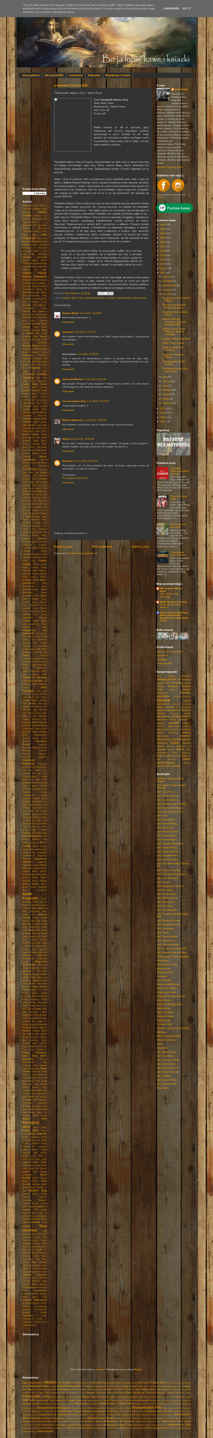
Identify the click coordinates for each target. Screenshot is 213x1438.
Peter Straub (41, 1081)
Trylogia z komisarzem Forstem (173, 1028)
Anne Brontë (27, 314)
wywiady (175, 766)
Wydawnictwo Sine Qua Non (119, 1421)
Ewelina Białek (70, 313)
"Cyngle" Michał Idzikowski (176, 338)
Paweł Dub (36, 1071)
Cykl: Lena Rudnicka (167, 878)
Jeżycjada (161, 976)
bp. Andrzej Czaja (29, 1303)
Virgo (188, 1397)
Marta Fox (34, 930)
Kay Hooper (35, 770)
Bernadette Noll (40, 358)
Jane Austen (41, 633)
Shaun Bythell (41, 1165)
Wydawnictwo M (47, 1414)
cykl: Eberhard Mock (167, 1068)
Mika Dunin (42, 1006)
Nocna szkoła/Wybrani (168, 984)
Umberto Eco (41, 1247)
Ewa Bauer (27, 501)
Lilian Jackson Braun (31, 817)
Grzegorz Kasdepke (38, 548)
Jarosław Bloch (29, 643)
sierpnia (167, 294)
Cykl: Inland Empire (166, 839)
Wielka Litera (75, 1400)
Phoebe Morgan (30, 1087)
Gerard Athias (39, 535)
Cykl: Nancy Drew (165, 902)
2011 (163, 421)
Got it (187, 8)
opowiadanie (163, 716)
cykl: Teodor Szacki (166, 1084)
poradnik (174, 722)
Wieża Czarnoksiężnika (168, 1036)
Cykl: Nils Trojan (164, 906)
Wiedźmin (161, 1032)
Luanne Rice (36, 833)
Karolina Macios (30, 738)
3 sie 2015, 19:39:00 (97, 401)
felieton (159, 689)
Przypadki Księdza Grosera (170, 996)
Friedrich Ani (40, 523)
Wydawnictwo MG (66, 1414)
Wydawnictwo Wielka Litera (117, 1425)
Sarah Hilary (34, 1159)
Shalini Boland (28, 1165)
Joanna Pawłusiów (30, 671)
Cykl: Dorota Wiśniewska (169, 808)
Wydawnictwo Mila (148, 1415)
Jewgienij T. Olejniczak (32, 652)
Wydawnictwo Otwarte (100, 1417)
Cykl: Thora (162, 932)
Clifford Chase (40, 422)
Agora (25, 1382)
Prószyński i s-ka (36, 1396)
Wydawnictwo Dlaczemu (181, 1404)
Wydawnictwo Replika (49, 1421)
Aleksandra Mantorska (34, 248)
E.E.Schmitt (29, 468)
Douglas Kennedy (34, 466)
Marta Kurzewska (39, 933)
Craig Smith (41, 425)
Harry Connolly (30, 567)
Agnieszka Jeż (40, 216)
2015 (163, 273)
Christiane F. (41, 412)
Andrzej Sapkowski (34, 276)
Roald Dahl (30, 1130)
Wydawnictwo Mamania (106, 1415)
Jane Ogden (27, 636)
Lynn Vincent (33, 843)
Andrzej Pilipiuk (34, 272)
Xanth (159, 1044)
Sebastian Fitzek (38, 1162)
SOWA (93, 1397)
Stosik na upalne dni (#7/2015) (172, 348)
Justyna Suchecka (31, 719)
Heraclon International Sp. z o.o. (167, 1386)
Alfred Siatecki (29, 260)
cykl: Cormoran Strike (167, 1060)
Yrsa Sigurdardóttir (34, 1290)
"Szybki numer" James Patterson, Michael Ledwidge (174, 331)
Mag (137, 1389)
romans (160, 746)
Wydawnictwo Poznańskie (164, 1418)
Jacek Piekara (40, 608)
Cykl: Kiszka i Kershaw (168, 870)
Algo (60, 1383)
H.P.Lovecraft (27, 554)
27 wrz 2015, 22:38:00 (86, 461)
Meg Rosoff (34, 974)
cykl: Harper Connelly (167, 1072)
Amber (66, 1382)
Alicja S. (66, 439)
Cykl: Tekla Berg (165, 928)
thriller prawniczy (166, 759)
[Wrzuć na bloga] (102, 293)
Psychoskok (56, 1397)
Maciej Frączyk (40, 846)
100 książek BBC (54, 75)
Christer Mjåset (39, 409)
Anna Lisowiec (41, 299)
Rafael (79, 1397)
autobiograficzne (166, 679)
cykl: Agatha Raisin (166, 1052)
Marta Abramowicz (30, 927)
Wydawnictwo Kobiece (70, 1411)
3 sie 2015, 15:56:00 (87, 354)
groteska (173, 689)
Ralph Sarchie (40, 1116)
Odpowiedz (68, 322)
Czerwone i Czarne (175, 1383)
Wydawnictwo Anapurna (160, 1400)
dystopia (160, 686)
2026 (163, 224)
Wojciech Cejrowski (39, 1272)
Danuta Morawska (31, 444)
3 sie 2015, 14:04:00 (90, 313)
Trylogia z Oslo (164, 1024)
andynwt (100, 1369)
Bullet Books (131, 1383)
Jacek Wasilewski (30, 611)
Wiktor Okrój (34, 1259)
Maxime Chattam (29, 952)
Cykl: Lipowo (163, 882)
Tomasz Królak (40, 1237)
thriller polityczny (183, 756)
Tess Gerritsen (34, 1228)
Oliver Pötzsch (39, 1043)
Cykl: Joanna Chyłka (167, 859)
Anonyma (26, 324)
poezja (173, 719)
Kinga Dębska (35, 783)
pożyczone (162, 655)
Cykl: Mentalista (164, 890)
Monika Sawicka (40, 1015)
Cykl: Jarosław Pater (167, 855)
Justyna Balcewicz (38, 716)
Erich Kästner (35, 488)
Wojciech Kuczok (30, 1278)
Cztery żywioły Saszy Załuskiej (172, 956)
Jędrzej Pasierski (39, 722)
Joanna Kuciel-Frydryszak (34, 665)
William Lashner (40, 1265)
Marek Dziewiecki (34, 890)
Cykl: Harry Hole (165, 827)
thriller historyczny (182, 753)
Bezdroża (87, 1383)
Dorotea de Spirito (39, 463)
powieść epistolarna (181, 729)
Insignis (187, 1386)
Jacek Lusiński (39, 602)
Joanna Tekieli (39, 674)
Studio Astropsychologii (147, 1397)
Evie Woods (42, 498)
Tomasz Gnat (33, 1234)
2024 (163, 233)
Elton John (34, 482)
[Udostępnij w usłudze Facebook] (108, 293)
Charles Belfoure (30, 394)
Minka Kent (41, 1009)
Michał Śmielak (28, 1006)
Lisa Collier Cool (39, 820)
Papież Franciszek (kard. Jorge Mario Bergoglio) (34, 1055)
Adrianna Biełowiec (33, 209)
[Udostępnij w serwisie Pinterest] (111, 293)
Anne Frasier (41, 314)
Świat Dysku (162, 1088)
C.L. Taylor (40, 371)
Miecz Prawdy (163, 980)
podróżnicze (162, 719)
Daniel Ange (27, 431)
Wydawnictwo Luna (30, 1415)
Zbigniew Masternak (30, 1294)
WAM (32, 1400)
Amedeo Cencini (35, 267)
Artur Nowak (40, 336)
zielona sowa (139, 298)
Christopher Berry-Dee (34, 416)
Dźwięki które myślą (166, 964)
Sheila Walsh (28, 1168)
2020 (163, 251)
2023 (163, 237)
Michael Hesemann (38, 983)
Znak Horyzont (132, 1428)
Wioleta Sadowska (73, 420)
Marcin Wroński (30, 884)
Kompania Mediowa (51, 1389)
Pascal (110, 1392)
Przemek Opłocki (40, 1100)
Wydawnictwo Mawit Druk (128, 1415)
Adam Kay (27, 205)
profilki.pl (159, 197)
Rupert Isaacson (30, 1143)
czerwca (167, 381)
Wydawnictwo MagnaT (86, 1415)
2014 (163, 408)
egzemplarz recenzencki (169, 651)
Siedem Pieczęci (165, 1016)
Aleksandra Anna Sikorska (34, 245)
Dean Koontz (41, 450)
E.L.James (42, 469)
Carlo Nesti (41, 378)
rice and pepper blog (74, 401)
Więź (86, 1400)
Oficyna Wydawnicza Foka (72, 1393)
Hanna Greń (42, 557)
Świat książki (45, 1431)
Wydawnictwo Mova (165, 1415)
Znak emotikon (145, 1428)
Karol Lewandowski (34, 735)
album (158, 676)
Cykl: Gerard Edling (166, 823)
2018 (163, 259)
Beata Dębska (40, 349)
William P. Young (30, 1269)
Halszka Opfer (40, 554)
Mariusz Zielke (28, 921)
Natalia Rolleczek (29, 1028)
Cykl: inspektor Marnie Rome (171, 952)
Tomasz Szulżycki (30, 1240)
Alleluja (163, 620)
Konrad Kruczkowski (31, 789)
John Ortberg (41, 694)
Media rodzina (148, 1389)
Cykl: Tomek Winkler (167, 936)
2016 (163, 268)
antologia (171, 676)
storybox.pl (186, 1428)
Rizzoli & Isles (163, 1000)
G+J (83, 1386)
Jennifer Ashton (28, 649)
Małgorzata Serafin (38, 968)
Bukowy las (120, 1383)
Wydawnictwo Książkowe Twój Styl (132, 1411)
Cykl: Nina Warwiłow (167, 910)
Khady (44, 776)
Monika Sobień (28, 1018)
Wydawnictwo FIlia (147, 1407)
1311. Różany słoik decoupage (169, 595)
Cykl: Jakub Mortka (166, 847)
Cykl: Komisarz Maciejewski (170, 874)
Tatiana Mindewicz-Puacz (34, 1219)
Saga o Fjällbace (165, 1012)
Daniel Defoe (41, 431)
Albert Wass (29, 235)
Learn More (171, 8)
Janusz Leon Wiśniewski (34, 640)
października (170, 285)
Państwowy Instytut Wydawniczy (129, 1392)
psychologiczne (181, 739)
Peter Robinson (28, 1081)
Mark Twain (78, 298)
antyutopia (186, 676)
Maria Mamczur (39, 908)
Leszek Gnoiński (39, 814)
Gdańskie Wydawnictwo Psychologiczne (104, 1386)
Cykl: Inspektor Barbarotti (169, 843)
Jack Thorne (40, 614)
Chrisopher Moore (30, 406)
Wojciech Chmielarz (34, 1275)
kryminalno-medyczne (182, 696)
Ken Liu (36, 773)
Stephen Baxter (29, 1187)
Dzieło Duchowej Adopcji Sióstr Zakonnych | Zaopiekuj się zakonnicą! (174, 615)
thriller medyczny (165, 756)
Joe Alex (38, 681)
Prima (188, 1393)
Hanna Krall (28, 561)
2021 (163, 246)
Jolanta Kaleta (29, 700)
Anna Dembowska (34, 286)
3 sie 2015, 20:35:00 (83, 439)
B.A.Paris (42, 343)
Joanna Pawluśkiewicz (34, 668)
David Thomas (28, 450)
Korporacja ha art (69, 1389)
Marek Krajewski (30, 896)
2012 (163, 417)
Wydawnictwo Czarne (86, 1403)
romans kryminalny (176, 746)
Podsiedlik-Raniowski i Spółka (159, 1392)
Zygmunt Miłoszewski (34, 1300)
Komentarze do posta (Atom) (82, 553)
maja (166, 385)
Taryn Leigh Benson (38, 1216)
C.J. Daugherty (31, 368)
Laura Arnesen (35, 805)
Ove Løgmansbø (38, 1050)
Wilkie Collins (27, 1265)
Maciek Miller (28, 849)
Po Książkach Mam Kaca (75, 478)
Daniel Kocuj (34, 438)
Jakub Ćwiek (40, 621)
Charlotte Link (28, 400)
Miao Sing (42, 977)
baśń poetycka (184, 679)
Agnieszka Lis (29, 225)
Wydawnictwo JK (35, 1411)
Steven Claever (30, 1194)
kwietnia (167, 390)
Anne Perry (37, 317)
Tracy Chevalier (28, 1247)
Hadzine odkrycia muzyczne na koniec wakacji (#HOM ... (174, 322)
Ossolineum (101, 1393)
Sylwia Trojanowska (30, 1207)
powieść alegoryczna (167, 726)
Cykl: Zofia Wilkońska (167, 944)
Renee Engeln (40, 1127)
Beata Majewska (30, 352)
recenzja (110, 298)
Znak (122, 1428)
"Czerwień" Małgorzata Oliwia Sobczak (179, 471)
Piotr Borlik (36, 1090)
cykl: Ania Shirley (165, 1056)
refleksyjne (162, 743)
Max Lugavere (39, 949)
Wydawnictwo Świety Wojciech (81, 1428)
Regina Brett (34, 1118)
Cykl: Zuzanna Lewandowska (171, 948)
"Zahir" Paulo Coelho (173, 343)
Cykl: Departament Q (167, 800)
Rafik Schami (28, 1112)
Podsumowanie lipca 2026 (178, 525)
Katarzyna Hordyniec (34, 754)
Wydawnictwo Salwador (70, 1421)
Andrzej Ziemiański (31, 280)
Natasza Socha (40, 1031)
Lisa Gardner (28, 824)
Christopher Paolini (31, 419)
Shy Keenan (41, 1168)
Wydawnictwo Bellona (32, 1404)
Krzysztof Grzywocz (31, 801)
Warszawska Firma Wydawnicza (51, 1400)
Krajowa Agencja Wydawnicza (92, 1389)
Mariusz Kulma (40, 918)
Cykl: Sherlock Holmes (168, 924)
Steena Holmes (30, 1181)
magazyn (174, 713)
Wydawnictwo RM (183, 1418)
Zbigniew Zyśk (39, 1297)
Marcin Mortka (28, 874)
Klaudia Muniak (39, 786)
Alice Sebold (34, 263)
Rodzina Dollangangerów (169, 1004)
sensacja (161, 749)
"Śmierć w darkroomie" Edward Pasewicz (174, 306)
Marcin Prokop (29, 878)
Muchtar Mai (28, 1021)
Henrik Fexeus (29, 577)
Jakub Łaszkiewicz (30, 624)
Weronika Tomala (30, 1256)
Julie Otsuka (28, 713)
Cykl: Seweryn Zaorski (168, 920)
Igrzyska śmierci (164, 972)
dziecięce (173, 686)
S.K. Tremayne (39, 1146)
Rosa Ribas (41, 1140)
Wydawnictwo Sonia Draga (176, 1421)
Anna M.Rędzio (30, 302)
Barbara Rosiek (30, 345)
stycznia (167, 403)
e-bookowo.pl (174, 1428)
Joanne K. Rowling (34, 677)
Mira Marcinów (30, 1012)
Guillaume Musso (34, 551)
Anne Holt (27, 317)
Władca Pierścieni (165, 1040)
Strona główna (30, 75)
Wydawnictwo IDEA (171, 1408)
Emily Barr (37, 485)
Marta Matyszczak (31, 936)
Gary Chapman (39, 529)
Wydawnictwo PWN (123, 1418)
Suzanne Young (39, 1203)
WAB (25, 1400)
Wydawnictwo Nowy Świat (76, 1418)
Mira (159, 1389)
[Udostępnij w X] (105, 293)
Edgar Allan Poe (30, 472)
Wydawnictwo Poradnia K (142, 1418)
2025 (163, 229)
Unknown (67, 332)
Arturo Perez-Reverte (31, 340)
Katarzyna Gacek (39, 748)
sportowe (171, 750)
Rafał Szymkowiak (38, 1109)
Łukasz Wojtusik (29, 1325)
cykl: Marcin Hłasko (166, 1080)
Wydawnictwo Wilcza (142, 1425)
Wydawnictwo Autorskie (181, 1400)
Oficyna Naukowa (52, 1393)
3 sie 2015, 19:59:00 (95, 420)
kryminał (163, 700)
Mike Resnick (28, 1009)
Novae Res (167, 1389)
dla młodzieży (174, 682)
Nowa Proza (178, 1389)
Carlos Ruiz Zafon (34, 384)
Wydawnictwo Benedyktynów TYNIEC (58, 1404)
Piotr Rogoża (41, 1097)
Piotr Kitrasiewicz (39, 1094)
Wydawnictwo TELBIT (31, 1425)
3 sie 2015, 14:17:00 (85, 332)
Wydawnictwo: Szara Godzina (107, 1428)
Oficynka (90, 1392)
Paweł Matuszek (39, 1075)
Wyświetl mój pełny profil (169, 167)
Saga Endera (163, 1008)
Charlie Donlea (39, 397)
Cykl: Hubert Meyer (166, 835)
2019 (163, 255)
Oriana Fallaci (28, 1046)
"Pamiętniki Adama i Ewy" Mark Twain (175, 370)
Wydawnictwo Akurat (113, 1400)
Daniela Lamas (40, 441)
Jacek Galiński (30, 599)
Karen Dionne (35, 729)
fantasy (186, 685)
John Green (27, 694)
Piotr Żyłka (27, 1100)
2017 (163, 264)
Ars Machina (77, 1383)
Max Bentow (36, 946)
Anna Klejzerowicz (31, 296)
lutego (166, 398)
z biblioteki (161, 659)
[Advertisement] (34, 132)
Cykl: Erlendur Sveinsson (169, 812)
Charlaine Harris (39, 390)
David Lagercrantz (38, 447)
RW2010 (72, 1397)
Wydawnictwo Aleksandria (136, 1400)
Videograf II (180, 1397)
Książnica (110, 1389)
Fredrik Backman (30, 520)
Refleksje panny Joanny (173, 602)
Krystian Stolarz (40, 798)
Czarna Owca (158, 1382)
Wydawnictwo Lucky (182, 1411)
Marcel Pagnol (34, 868)
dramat (187, 683)
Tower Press (163, 1397)
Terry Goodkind (31, 1222)
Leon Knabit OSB (30, 811)
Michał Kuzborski (30, 999)
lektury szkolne (165, 707)
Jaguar (31, 1389)
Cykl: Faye (162, 815)
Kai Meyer (26, 725)
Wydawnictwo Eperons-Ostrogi (118, 1408)
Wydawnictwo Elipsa (96, 1408)
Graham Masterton (34, 538)
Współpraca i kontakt (118, 75)
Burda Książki (143, 1383)
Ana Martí (40, 270)
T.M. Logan (40, 1210)
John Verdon (41, 697)
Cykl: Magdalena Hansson (170, 886)
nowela (187, 713)
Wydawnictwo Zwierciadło (32, 1428)
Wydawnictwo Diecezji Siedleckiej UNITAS (152, 1404)
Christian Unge (28, 412)
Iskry (24, 1389)
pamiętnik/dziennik (95, 298)
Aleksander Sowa (38, 241)
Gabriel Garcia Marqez (32, 526)
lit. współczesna (183, 707)
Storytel (133, 1397)
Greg (125, 1386)
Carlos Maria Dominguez (34, 381)
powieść (187, 723)
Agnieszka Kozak (29, 219)
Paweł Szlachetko (29, 1078)
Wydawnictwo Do (29, 1408)
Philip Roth (27, 1084)
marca (166, 394)
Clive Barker (28, 425)
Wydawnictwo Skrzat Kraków (148, 1421)
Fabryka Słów (73, 1385)
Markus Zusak (40, 924)
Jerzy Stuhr (41, 649)
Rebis (85, 1396)
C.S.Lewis (28, 374)
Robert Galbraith (37, 1134)
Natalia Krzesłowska (38, 1024)
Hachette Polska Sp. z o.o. (140, 1386)
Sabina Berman (30, 1150)
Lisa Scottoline (40, 824)
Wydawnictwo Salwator (92, 1421)
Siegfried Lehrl (29, 1172)
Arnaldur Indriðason (31, 330)
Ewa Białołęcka (40, 501)
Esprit (60, 1385)
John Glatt (41, 691)
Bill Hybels (26, 362)
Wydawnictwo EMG (78, 1408)
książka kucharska (182, 704)
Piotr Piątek (28, 1097)
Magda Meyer (41, 849)
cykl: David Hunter (166, 1064)
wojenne (187, 763)
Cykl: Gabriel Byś (165, 819)
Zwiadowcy (162, 1048)
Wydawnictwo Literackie (160, 1411)
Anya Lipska (40, 327)
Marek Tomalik (28, 905)
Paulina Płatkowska (30, 1068)
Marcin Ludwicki (39, 871)
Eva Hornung (36, 494)
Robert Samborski (30, 1137)
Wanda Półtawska (39, 1253)
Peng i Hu (42, 1078)
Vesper (172, 1397)
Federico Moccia (39, 510)
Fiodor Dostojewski (30, 513)
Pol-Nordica (180, 1393)
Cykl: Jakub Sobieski (167, 851)
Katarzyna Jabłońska (34, 757)
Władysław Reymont (38, 1287)
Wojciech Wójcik (29, 1284)
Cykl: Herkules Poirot (167, 831)
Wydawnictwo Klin (50, 1411)
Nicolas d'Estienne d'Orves (34, 1037)
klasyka (66, 298)
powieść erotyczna (166, 732)
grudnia (167, 276)
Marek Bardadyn (39, 887)
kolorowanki (161, 693)
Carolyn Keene (29, 387)
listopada (168, 281)
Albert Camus (40, 231)
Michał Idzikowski (39, 996)
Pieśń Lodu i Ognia (166, 988)
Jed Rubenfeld (40, 646)
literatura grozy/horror (168, 710)
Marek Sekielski (40, 902)
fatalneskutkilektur (73, 379)
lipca (165, 377)
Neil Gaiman (27, 1034)
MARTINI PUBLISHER (125, 1389)
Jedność (39, 1389)
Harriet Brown (40, 564)
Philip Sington (40, 1084)
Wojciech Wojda (39, 1281)
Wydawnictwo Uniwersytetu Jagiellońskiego (61, 1425)
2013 (163, 413)
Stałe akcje (94, 75)
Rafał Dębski (36, 1106)
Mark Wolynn (27, 924)
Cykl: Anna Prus (164, 792)
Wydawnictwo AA (96, 1400)
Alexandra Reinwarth (34, 257)
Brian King (36, 362)
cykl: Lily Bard (163, 1076)
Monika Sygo (41, 1018)
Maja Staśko (34, 865)
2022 (163, 242)
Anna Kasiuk (41, 292)
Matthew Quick (28, 943)
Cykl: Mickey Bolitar (166, 894)
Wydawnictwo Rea (30, 1421)
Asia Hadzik (181, 89)
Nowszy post (63, 546)
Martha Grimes (39, 940)
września (168, 290)
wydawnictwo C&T (29, 1432)
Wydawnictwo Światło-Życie (55, 1428)
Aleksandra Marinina (31, 251)
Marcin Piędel (41, 874)
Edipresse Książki (39, 1385)
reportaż (186, 743)
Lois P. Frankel (28, 827)
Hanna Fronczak (29, 557)
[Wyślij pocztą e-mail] (99, 293)
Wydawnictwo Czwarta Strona (117, 1403)
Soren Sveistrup (39, 1178)
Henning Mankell (39, 574)
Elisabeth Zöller (29, 479)
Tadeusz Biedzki (29, 1213)
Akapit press (36, 1382)
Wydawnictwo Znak (179, 1424)
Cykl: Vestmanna (165, 940)
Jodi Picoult (27, 681)
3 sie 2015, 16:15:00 (95, 379)
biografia (160, 683)
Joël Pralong (35, 707)
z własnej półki (123, 298)
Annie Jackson (39, 321)
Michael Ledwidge (30, 987)
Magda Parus (28, 852)
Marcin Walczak (39, 881)
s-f (189, 746)
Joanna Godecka (39, 662)
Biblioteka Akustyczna (103, 1382)
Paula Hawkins (40, 1065)
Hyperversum (163, 968)
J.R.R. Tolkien (40, 596)
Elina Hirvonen (40, 476)
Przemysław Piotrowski (34, 1103)
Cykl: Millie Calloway (167, 898)
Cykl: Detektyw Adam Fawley (171, 804)
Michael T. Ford (39, 990)
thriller (180, 749)
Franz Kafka (41, 517)
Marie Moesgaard (30, 911)
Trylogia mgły (163, 1020)
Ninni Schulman (30, 1040)
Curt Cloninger (28, 428)
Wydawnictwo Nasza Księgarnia (47, 1418)
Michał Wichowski (38, 1002)
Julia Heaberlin (40, 710)
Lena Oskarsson (39, 808)
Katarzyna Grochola (34, 751)
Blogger (138, 1369)
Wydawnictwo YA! (159, 1425)
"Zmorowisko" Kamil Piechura (178, 553)
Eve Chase (31, 498)
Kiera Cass (27, 779)
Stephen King (38, 1190)
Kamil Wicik (36, 725)
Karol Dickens (40, 732)
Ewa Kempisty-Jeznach (32, 504)
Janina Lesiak (41, 636)
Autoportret (76, 75)
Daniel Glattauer (30, 434)
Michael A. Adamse (30, 981)
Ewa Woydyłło (34, 507)
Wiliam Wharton (39, 1262)
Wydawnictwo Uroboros (92, 1425)
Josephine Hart (35, 703)
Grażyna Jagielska (30, 542)
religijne (175, 742)
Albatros (50, 1382)
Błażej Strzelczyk (39, 365)
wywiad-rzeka (163, 766)
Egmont (53, 1386)
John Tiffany (28, 697)
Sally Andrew (40, 1153)
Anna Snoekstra (39, 311)
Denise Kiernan (30, 453)
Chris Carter (41, 403)
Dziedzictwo (162, 960)
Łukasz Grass (40, 1322)
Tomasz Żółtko (40, 1243)
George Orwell (28, 532)
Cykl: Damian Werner (167, 796)
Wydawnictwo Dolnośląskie (53, 1407)
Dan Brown (42, 428)
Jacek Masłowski (30, 605)
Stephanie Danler (39, 1184)
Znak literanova (160, 1428)
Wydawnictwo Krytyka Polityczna (100, 1411)
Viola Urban (27, 1250)
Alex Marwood (38, 254)
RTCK (65, 1397)
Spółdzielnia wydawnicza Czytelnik (113, 1397)
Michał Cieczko (30, 993)
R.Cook (26, 1106)
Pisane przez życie (166, 992)
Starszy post (140, 546)
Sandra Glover (29, 1156)
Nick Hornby (41, 1034)
